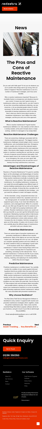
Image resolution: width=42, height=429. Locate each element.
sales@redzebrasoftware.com (15, 358)
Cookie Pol (5, 418)
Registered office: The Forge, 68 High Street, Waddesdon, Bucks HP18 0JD (19, 416)
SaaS (28, 418)
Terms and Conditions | (21, 418)
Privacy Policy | (12, 418)
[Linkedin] (38, 423)
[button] (38, 4)
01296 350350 (11, 355)
